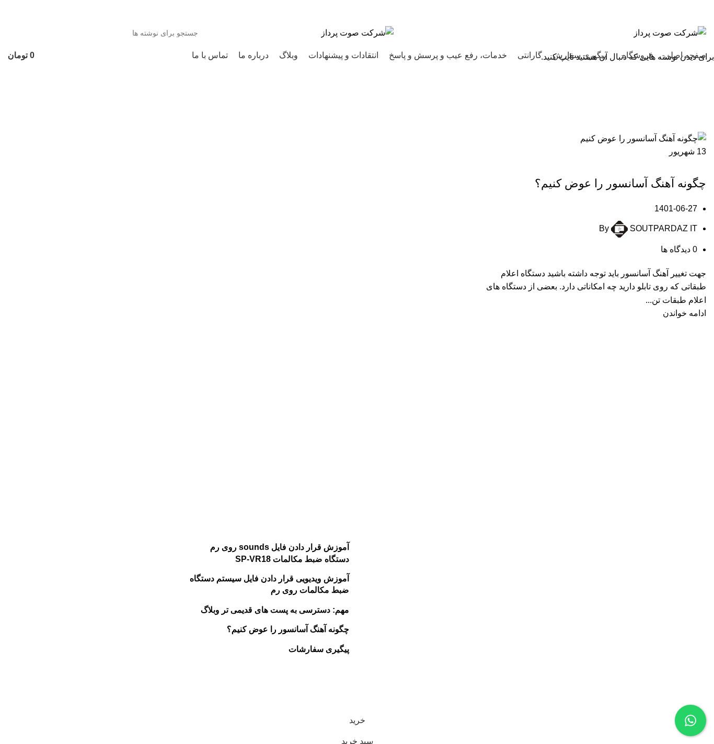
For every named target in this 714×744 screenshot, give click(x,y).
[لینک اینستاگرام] (127, 10)
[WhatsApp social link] (114, 10)
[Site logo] (670, 32)
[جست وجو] (20, 33)
